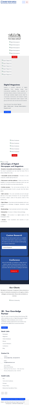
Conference (5, 346)
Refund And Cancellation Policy (10, 388)
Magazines (5, 336)
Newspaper (5, 334)
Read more (4, 327)
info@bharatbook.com (9, 362)
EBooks (4, 341)
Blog (4, 348)
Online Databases (7, 339)
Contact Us (14, 271)
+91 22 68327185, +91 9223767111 (12, 358)
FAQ (4, 378)
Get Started (7, 112)
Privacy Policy (6, 385)
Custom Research (7, 247)
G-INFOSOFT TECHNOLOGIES (17, 403)
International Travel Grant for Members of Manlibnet (13, 399)
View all (14, 57)
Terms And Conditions (8, 381)
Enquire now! (5, 30)
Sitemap (5, 383)
